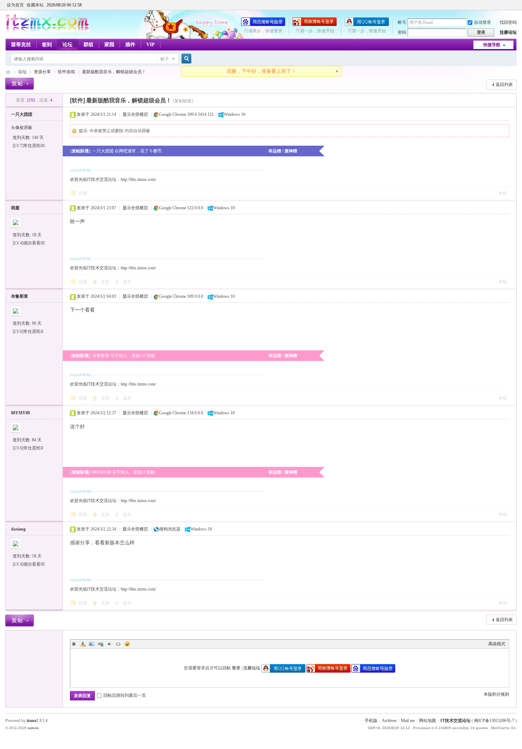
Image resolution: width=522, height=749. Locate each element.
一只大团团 (21, 114)
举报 (503, 193)
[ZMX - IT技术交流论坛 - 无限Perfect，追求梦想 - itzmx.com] (47, 30)
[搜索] (185, 59)
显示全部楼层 (135, 114)
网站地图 (427, 720)
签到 (47, 44)
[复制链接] (183, 100)
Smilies (127, 643)
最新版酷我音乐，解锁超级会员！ (114, 71)
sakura (33, 728)
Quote (109, 643)
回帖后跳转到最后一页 (124, 695)
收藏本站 (35, 4)
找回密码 (508, 22)
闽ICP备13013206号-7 (494, 720)
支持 (105, 281)
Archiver (389, 720)
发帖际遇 (80, 151)
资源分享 (42, 71)
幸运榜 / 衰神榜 (282, 151)
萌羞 (15, 207)
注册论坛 (508, 32)
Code (118, 643)
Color (82, 643)
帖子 (165, 58)
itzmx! (32, 720)
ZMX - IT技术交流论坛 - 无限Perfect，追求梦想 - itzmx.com (8, 72)
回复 (83, 193)
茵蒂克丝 (21, 44)
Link (100, 643)
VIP (150, 44)
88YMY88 (20, 412)
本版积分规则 (496, 694)
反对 (127, 281)
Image (91, 643)
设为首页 (15, 4)
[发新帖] (19, 84)
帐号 (402, 22)
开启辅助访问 (515, 5)
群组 (88, 44)
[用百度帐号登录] (263, 24)
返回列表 (504, 84)
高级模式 (496, 643)
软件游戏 (66, 71)
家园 (109, 44)
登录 (236, 668)
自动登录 (482, 22)
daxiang (18, 529)
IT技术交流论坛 (455, 720)
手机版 (371, 720)
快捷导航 (491, 44)
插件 (130, 44)
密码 (402, 32)
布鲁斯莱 (19, 296)
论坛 (67, 44)
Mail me (408, 720)
